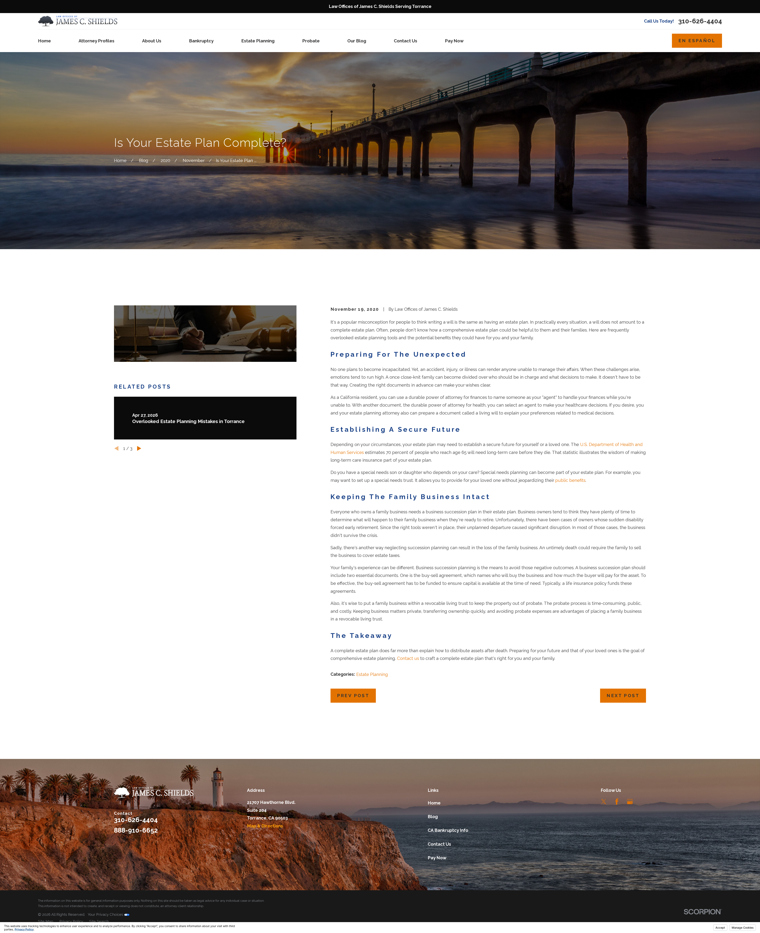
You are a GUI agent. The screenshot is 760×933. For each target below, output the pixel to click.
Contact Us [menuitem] (405, 40)
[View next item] (139, 448)
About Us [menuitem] (151, 40)
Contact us (408, 658)
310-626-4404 (700, 21)
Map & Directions (265, 825)
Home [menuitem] (44, 40)
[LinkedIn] (643, 802)
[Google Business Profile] (630, 802)
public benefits (570, 480)
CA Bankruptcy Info (448, 830)
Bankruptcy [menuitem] (201, 40)
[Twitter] (604, 802)
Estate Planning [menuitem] (258, 40)
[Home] (77, 21)
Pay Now (437, 857)
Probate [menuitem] (311, 40)
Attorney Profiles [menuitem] (96, 40)
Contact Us (439, 844)
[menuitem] (45, 921)
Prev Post (353, 695)
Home (434, 802)
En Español (696, 40)
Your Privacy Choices (106, 914)
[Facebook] (617, 802)
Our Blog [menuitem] (356, 40)
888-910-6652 (136, 830)
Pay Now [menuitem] (454, 40)
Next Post (623, 695)
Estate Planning (372, 674)
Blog (433, 816)
